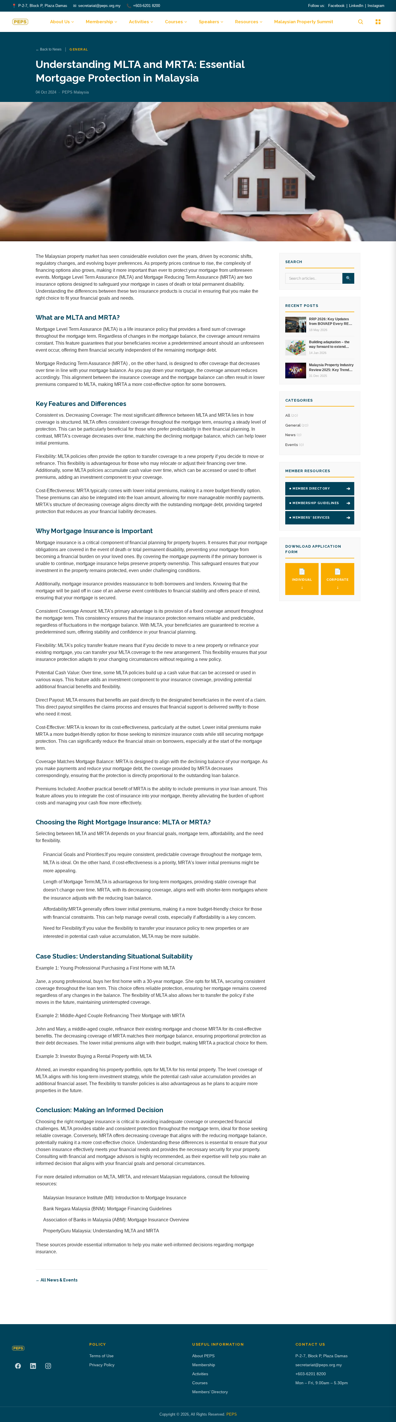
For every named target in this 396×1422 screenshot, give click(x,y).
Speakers (209, 21)
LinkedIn (356, 5)
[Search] (360, 21)
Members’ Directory (210, 1391)
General (296, 425)
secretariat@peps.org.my (99, 5)
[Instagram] (48, 1366)
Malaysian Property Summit (303, 21)
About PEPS (203, 1355)
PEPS (231, 1414)
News (293, 435)
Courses (174, 21)
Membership (99, 21)
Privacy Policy (102, 1364)
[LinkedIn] (33, 1366)
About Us (60, 21)
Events (294, 445)
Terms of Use (101, 1355)
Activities (139, 21)
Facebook (336, 5)
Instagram (376, 5)
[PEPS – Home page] (20, 21)
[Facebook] (18, 1366)
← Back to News (48, 49)
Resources (246, 21)
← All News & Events (56, 1280)
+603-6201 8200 (146, 5)
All (291, 415)
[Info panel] (378, 21)
